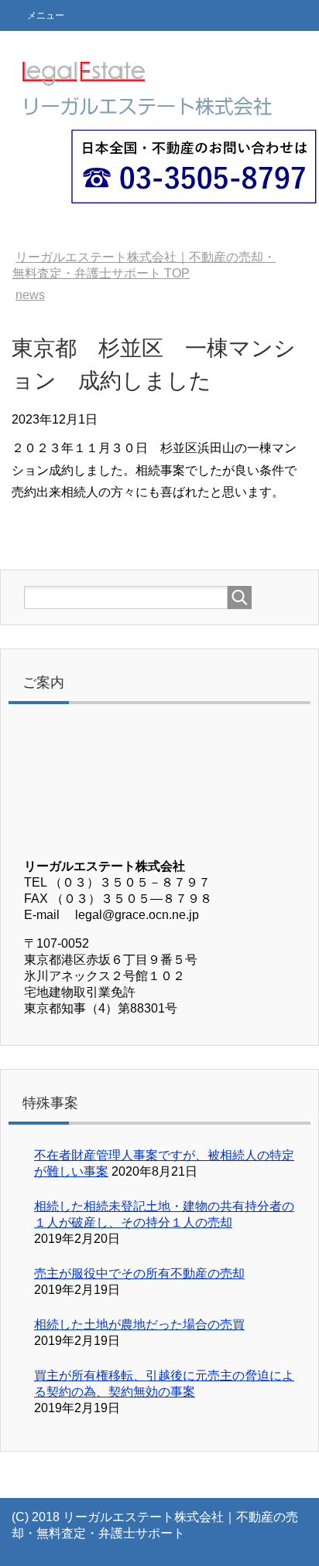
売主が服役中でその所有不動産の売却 (139, 1273)
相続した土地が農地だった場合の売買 (139, 1324)
